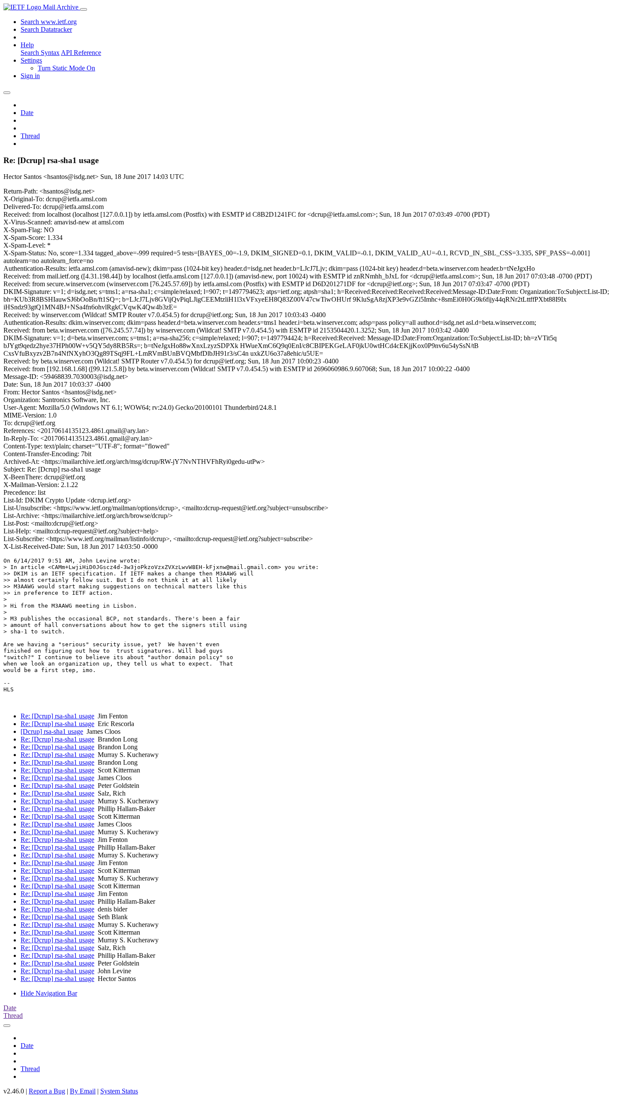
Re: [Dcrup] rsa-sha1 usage (57, 716)
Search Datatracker (46, 29)
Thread (30, 135)
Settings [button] (31, 60)
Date (27, 112)
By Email (83, 1091)
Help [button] (27, 44)
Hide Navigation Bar (49, 993)
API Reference (81, 52)
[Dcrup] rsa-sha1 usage (52, 731)
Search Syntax (40, 52)
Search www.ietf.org (49, 21)
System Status (119, 1091)
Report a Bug (47, 1091)
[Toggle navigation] (83, 9)
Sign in (30, 75)
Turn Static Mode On (66, 68)
